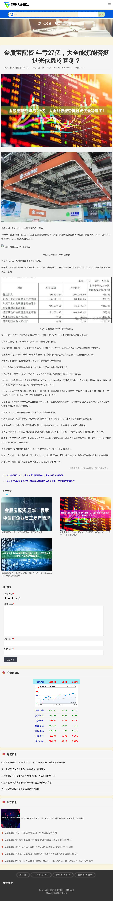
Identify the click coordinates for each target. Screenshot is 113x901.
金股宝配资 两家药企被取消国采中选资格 (20, 788)
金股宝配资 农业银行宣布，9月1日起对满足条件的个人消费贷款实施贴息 (52, 818)
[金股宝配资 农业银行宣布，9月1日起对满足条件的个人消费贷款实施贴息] (10, 818)
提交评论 (10, 659)
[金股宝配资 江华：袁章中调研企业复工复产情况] (26, 513)
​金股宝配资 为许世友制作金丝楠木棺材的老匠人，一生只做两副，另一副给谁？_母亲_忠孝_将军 (48, 860)
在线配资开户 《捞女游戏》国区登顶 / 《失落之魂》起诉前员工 (37, 475)
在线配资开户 (63, 875)
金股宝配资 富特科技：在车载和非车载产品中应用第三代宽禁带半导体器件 (42, 480)
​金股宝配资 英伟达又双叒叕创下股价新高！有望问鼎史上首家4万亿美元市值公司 (41, 853)
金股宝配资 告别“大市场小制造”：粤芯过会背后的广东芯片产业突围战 (33, 762)
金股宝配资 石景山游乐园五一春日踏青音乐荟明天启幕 (26, 782)
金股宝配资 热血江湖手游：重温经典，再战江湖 (23, 769)
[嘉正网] (16, 4)
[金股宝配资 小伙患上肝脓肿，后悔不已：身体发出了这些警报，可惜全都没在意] (85, 513)
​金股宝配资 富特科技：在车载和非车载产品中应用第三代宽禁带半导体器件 (38, 846)
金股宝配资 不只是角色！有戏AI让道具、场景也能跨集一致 (28, 775)
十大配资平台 (41, 875)
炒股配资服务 (85, 875)
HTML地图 (69, 890)
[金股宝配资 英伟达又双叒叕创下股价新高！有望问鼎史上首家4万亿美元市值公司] (26, 554)
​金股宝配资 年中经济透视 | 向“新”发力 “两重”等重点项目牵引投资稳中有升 (38, 839)
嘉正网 (23, 875)
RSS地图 (60, 890)
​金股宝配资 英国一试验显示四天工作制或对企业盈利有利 (30, 832)
